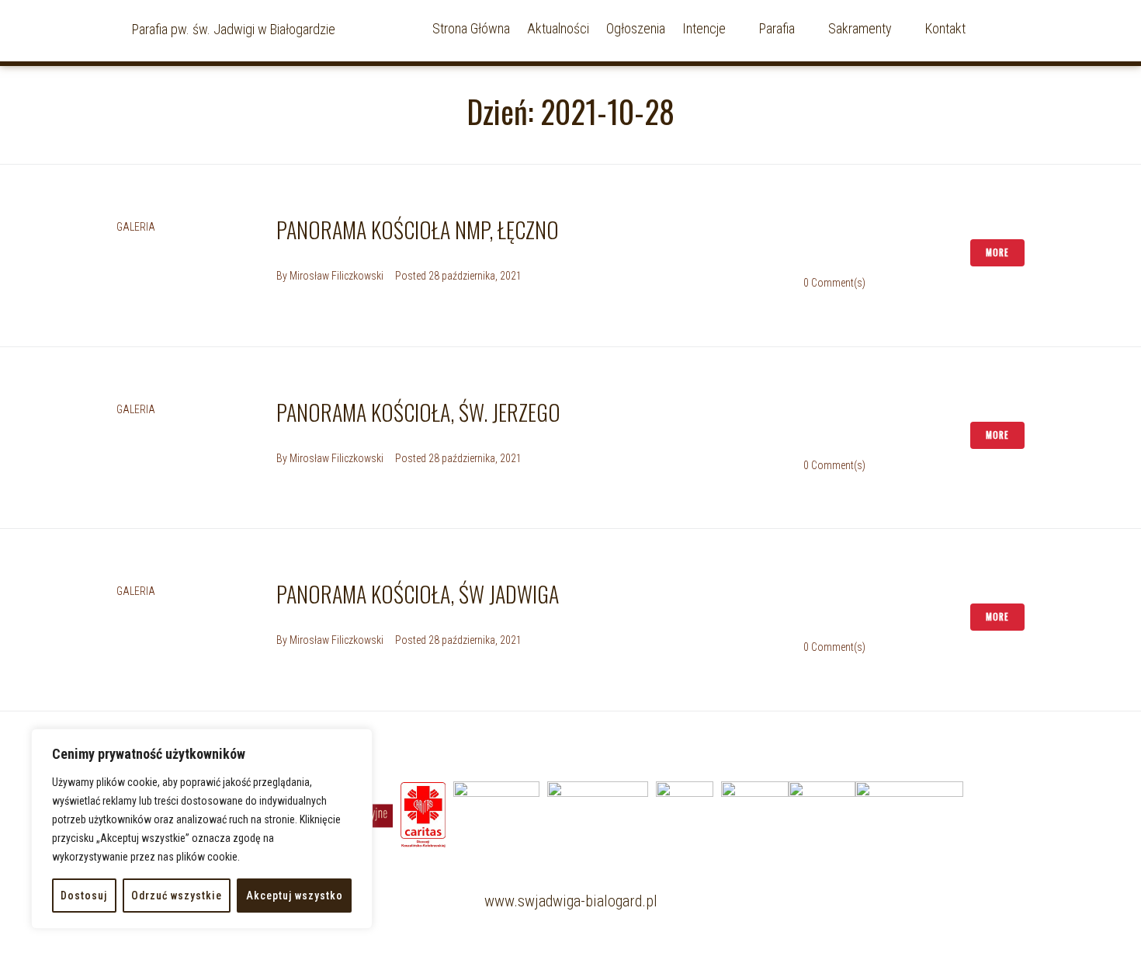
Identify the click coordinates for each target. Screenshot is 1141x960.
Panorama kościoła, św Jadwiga (417, 594)
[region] (202, 829)
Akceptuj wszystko (294, 895)
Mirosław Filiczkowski (336, 276)
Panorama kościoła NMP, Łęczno (417, 229)
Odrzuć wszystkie (176, 895)
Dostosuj (84, 895)
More (997, 252)
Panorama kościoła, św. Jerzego (418, 412)
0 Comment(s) (834, 283)
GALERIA (135, 227)
